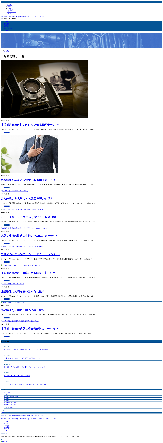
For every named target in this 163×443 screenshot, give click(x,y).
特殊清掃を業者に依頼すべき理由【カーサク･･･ (30, 180)
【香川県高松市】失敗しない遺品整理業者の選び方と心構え (22, 358)
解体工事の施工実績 (10, 404)
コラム (6, 394)
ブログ (9, 13)
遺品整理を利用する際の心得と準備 (23, 310)
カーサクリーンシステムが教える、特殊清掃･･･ (30, 217)
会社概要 (10, 10)
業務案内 (10, 6)
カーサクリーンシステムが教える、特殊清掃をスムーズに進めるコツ (25, 385)
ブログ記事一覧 (9, 407)
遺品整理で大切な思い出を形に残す (23, 291)
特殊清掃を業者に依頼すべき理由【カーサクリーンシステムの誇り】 (25, 367)
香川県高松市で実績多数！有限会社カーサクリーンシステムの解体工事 (26, 349)
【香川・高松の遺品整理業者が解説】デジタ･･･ (30, 328)
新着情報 (7, 132)
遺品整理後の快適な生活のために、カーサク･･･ (30, 235)
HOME (9, 5)
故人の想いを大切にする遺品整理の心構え (27, 198)
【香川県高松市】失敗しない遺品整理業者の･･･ (30, 124)
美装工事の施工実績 (10, 402)
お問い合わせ (11, 12)
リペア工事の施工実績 (11, 396)
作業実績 (10, 8)
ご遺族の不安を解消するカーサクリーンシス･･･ (30, 254)
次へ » (4, 410)
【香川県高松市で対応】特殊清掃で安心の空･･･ (30, 272)
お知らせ (7, 392)
